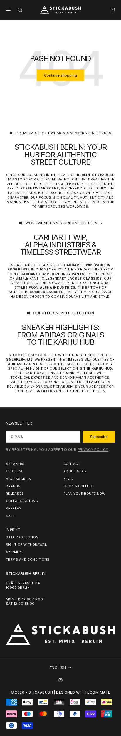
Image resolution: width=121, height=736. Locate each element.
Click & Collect (78, 486)
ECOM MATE (98, 692)
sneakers (15, 464)
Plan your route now (84, 494)
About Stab (74, 471)
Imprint (13, 530)
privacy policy (93, 449)
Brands (13, 486)
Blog (68, 479)
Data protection (22, 537)
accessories (18, 479)
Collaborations (22, 501)
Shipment (15, 552)
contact (71, 464)
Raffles (13, 508)
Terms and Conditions (28, 559)
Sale (10, 516)
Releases (15, 494)
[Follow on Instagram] (60, 680)
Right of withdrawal (26, 544)
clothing (15, 471)
